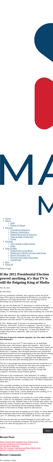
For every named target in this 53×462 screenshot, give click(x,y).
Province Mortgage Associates (24, 257)
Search (2, 427)
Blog (7, 262)
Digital (13, 239)
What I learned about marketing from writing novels (19, 442)
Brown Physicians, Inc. (20, 255)
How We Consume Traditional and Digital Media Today (20, 448)
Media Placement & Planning (23, 234)
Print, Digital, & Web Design (22, 244)
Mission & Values (17, 225)
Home (8, 218)
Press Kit (9, 264)
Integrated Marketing (20, 230)
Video (12, 246)
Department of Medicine (21, 251)
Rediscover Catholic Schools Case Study (28, 253)
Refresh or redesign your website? (12, 450)
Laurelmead (15, 260)
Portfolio (9, 241)
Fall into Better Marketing (10, 446)
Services (9, 228)
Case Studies (11, 248)
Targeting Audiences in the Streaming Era (15, 444)
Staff (12, 223)
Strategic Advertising (19, 232)
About (8, 221)
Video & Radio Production (21, 237)
